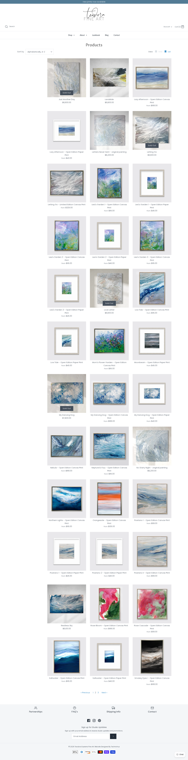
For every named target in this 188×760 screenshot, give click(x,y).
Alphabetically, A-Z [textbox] (36, 51)
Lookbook (96, 35)
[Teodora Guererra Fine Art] (94, 14)
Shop (71, 35)
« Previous (85, 692)
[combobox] (39, 52)
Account (167, 27)
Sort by (20, 51)
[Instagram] (94, 720)
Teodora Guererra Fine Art (84, 747)
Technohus (115, 747)
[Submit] (113, 736)
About (83, 35)
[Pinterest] (99, 720)
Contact (117, 35)
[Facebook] (88, 720)
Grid (160, 51)
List (169, 51)
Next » (104, 692)
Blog (106, 35)
